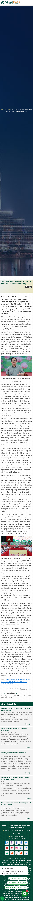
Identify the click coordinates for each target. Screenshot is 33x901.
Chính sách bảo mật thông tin (16, 858)
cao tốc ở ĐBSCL (11, 693)
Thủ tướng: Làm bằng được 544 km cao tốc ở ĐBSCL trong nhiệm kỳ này (16, 283)
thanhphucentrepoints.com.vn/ (20, 899)
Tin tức (9, 109)
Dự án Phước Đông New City (16, 862)
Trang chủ (3, 109)
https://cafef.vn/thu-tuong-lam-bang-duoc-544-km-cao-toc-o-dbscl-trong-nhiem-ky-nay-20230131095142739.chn (16, 681)
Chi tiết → (28, 724)
